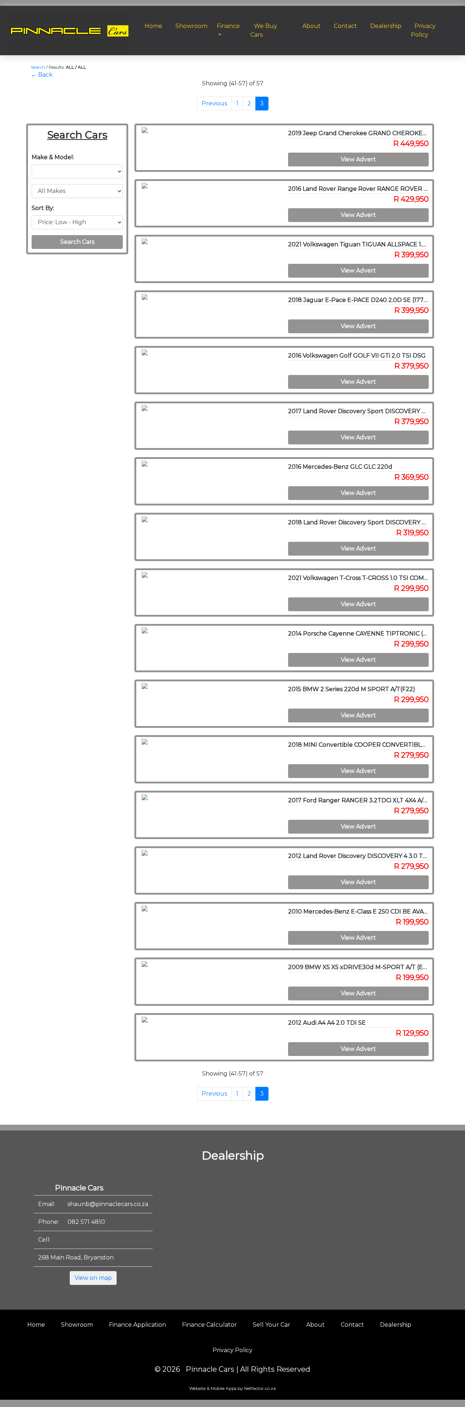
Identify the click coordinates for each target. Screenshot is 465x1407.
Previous (214, 103)
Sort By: (43, 208)
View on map (93, 1277)
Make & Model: (53, 157)
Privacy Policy (232, 1350)
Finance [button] (228, 26)
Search (38, 67)
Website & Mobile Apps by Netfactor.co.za (232, 1388)
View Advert (358, 159)
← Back (42, 74)
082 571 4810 (86, 1221)
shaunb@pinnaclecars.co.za (108, 1204)
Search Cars (77, 241)
